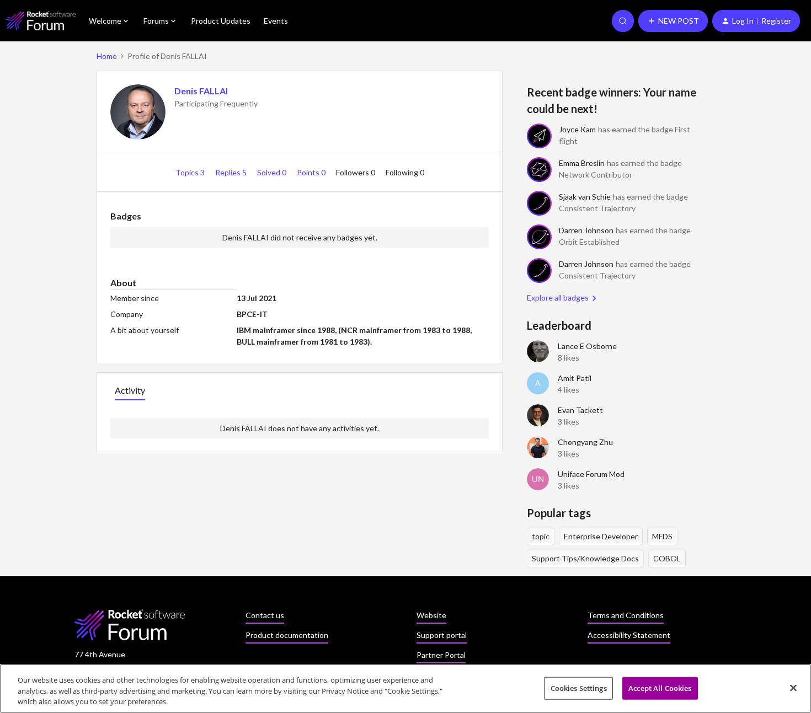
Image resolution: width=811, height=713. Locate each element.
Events (276, 20)
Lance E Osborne (587, 346)
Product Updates (220, 20)
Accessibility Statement (629, 635)
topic (540, 536)
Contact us (265, 615)
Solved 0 (272, 172)
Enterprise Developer (601, 536)
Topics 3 (190, 172)
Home (107, 56)
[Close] (793, 688)
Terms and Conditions (626, 615)
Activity (130, 390)
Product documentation (287, 635)
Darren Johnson (586, 230)
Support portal (442, 635)
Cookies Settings (579, 688)
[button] (673, 21)
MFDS (662, 536)
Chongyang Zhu (585, 442)
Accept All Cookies (659, 688)
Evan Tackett (580, 410)
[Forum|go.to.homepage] (41, 20)
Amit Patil (574, 378)
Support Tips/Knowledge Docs (585, 558)
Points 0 (312, 172)
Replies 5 (231, 172)
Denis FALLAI (201, 90)
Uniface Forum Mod (591, 474)
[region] (405, 688)
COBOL (667, 558)
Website (431, 615)
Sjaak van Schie (585, 196)
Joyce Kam (577, 129)
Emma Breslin (582, 163)
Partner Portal (441, 655)
